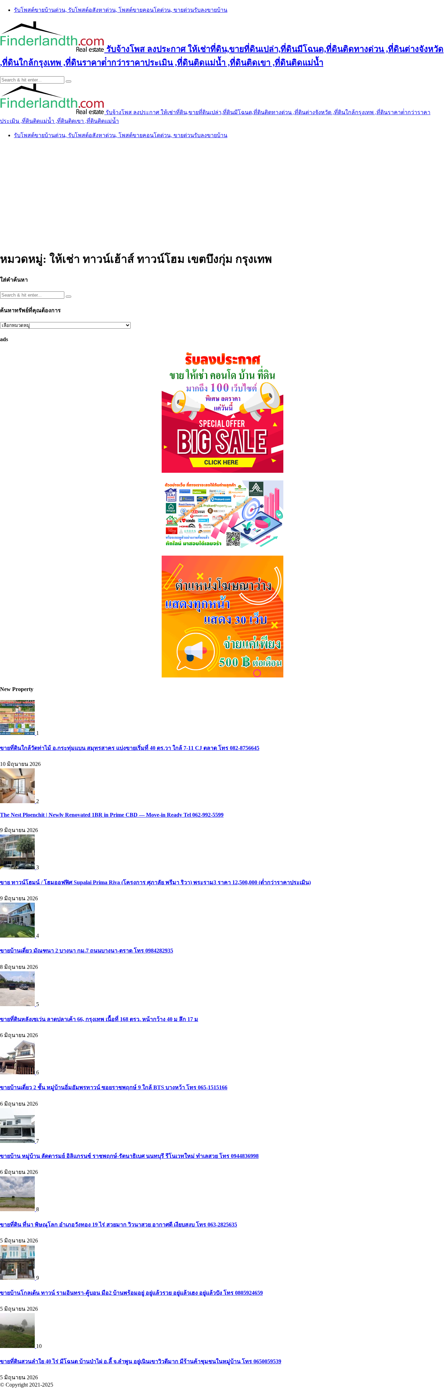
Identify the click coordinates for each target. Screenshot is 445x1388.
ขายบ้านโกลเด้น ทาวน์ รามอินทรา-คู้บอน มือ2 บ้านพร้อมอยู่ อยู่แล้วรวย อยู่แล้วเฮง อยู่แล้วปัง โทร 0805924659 (131, 1293)
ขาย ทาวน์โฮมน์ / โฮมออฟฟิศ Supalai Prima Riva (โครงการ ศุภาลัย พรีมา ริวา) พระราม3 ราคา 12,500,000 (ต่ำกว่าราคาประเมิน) (155, 882)
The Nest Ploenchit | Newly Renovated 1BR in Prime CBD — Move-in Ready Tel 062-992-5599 (112, 815)
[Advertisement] (222, 194)
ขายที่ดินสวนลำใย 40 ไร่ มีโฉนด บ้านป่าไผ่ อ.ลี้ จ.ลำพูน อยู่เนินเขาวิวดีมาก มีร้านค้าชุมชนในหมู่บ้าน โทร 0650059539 (140, 1361)
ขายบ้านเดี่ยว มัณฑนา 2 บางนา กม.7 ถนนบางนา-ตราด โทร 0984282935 (86, 951)
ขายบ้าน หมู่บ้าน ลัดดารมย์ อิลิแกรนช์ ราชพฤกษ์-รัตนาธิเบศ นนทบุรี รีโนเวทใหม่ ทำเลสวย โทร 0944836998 (129, 1156)
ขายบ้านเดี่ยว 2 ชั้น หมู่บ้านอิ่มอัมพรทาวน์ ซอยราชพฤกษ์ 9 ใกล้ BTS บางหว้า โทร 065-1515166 (113, 1087)
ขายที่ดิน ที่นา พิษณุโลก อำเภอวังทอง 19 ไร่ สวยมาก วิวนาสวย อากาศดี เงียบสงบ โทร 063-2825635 (118, 1225)
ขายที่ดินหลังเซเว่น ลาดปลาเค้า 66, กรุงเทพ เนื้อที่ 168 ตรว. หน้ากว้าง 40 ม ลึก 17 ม (99, 1019)
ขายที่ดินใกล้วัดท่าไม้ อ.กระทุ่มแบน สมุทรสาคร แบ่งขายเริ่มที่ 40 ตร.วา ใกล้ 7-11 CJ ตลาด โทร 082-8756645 (129, 748)
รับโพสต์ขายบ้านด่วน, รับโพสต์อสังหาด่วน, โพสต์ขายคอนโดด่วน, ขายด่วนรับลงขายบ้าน (120, 10)
